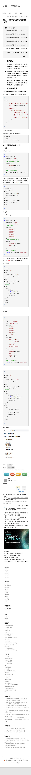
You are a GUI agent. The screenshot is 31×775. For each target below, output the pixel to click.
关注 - (15, 480)
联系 (15, 13)
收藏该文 (18, 474)
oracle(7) (7, 677)
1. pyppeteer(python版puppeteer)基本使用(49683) (16, 698)
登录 (25, 508)
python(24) (7, 681)
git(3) (6, 665)
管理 (21, 13)
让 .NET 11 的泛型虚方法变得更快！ (14, 553)
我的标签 (7, 577)
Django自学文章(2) (9, 660)
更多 (6, 601)
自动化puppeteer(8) (9, 648)
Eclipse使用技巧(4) (9, 662)
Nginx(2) (6, 632)
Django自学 (11, 467)
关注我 (12, 474)
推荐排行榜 (7, 736)
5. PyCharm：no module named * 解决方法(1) (15, 747)
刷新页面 (20, 506)
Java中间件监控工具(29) (10, 670)
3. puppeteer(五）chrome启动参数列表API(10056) (16, 702)
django (9, 464)
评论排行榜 (7, 726)
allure (6, 589)
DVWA (7, 598)
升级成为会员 (21, 491)
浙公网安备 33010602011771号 (14, 760)
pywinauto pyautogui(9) (10, 686)
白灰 (9, 478)
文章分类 (7, 654)
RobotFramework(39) (9, 688)
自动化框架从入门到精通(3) (11, 650)
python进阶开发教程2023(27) (11, 684)
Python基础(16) (8, 683)
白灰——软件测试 (11, 5)
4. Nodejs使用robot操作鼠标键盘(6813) (13, 704)
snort (6, 592)
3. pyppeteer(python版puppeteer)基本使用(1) (15, 731)
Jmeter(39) (7, 672)
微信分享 (25, 474)
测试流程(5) (7, 639)
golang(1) (7, 628)
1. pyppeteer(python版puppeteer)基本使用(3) (15, 738)
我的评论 (7, 571)
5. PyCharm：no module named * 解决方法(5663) (16, 705)
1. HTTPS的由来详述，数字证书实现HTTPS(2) (15, 728)
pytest (6, 584)
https (6, 596)
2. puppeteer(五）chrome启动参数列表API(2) (15, 730)
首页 (10, 13)
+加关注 (5, 483)
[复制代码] (4, 98)
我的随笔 (7, 570)
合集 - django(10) (10, 28)
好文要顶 (7, 474)
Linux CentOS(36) (9, 674)
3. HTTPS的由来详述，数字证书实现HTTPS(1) (15, 743)
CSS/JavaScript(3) (9, 658)
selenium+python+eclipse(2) (11, 637)
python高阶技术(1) (9, 634)
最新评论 (7, 575)
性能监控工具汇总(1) (9, 644)
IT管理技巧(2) (8, 667)
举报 (10, 503)
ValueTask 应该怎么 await (11, 557)
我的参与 (7, 573)
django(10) (7, 616)
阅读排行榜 (7, 696)
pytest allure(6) (8, 679)
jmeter (7, 594)
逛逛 (9, 510)
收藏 (7, 503)
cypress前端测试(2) (9, 625)
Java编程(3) (7, 669)
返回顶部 (26, 506)
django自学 (8, 585)
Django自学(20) (8, 627)
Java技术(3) (7, 630)
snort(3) (6, 618)
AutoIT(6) (7, 656)
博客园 (4, 13)
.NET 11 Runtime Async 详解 (12, 555)
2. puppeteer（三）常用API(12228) (12, 700)
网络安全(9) (7, 641)
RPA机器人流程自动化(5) (10, 690)
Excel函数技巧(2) (8, 663)
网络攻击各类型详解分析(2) (11, 643)
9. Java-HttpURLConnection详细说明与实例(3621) (16, 718)
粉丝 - (10, 480)
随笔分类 (7, 623)
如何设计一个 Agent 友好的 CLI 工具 (14, 559)
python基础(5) (8, 635)
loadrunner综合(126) (9, 676)
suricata (7, 591)
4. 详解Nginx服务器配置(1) (10, 745)
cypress (7, 599)
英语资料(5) (7, 646)
